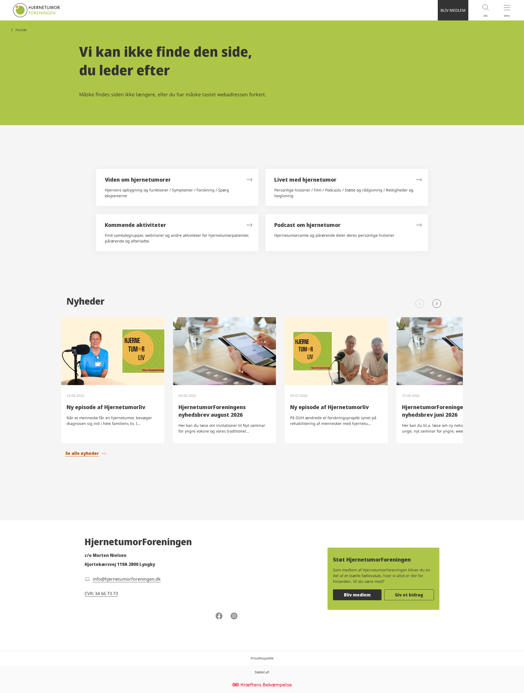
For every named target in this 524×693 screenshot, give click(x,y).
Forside (21, 30)
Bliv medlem (357, 595)
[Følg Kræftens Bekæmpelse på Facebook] (219, 617)
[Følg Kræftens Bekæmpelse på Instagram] (234, 617)
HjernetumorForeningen (138, 541)
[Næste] (436, 303)
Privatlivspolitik (262, 658)
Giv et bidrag (409, 595)
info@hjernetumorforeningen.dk (127, 579)
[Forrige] (419, 303)
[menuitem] (479, 10)
